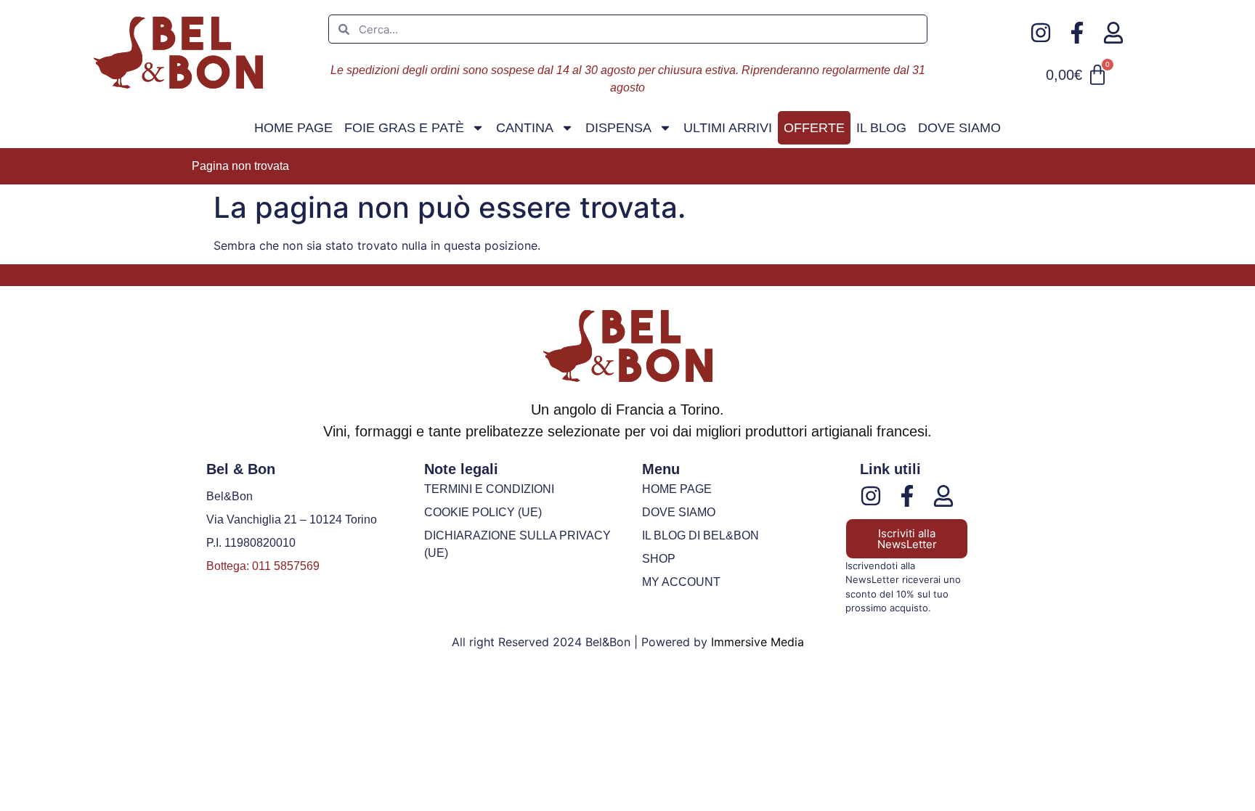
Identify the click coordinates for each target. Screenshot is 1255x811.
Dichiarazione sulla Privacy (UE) (517, 544)
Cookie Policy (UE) (483, 512)
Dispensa (618, 128)
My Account (681, 582)
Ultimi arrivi (727, 128)
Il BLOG (881, 128)
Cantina (524, 128)
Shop (658, 559)
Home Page (293, 128)
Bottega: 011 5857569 (263, 566)
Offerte (814, 128)
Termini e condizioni (489, 489)
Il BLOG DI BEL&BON (700, 535)
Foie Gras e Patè (404, 128)
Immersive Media (757, 642)
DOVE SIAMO (959, 128)
